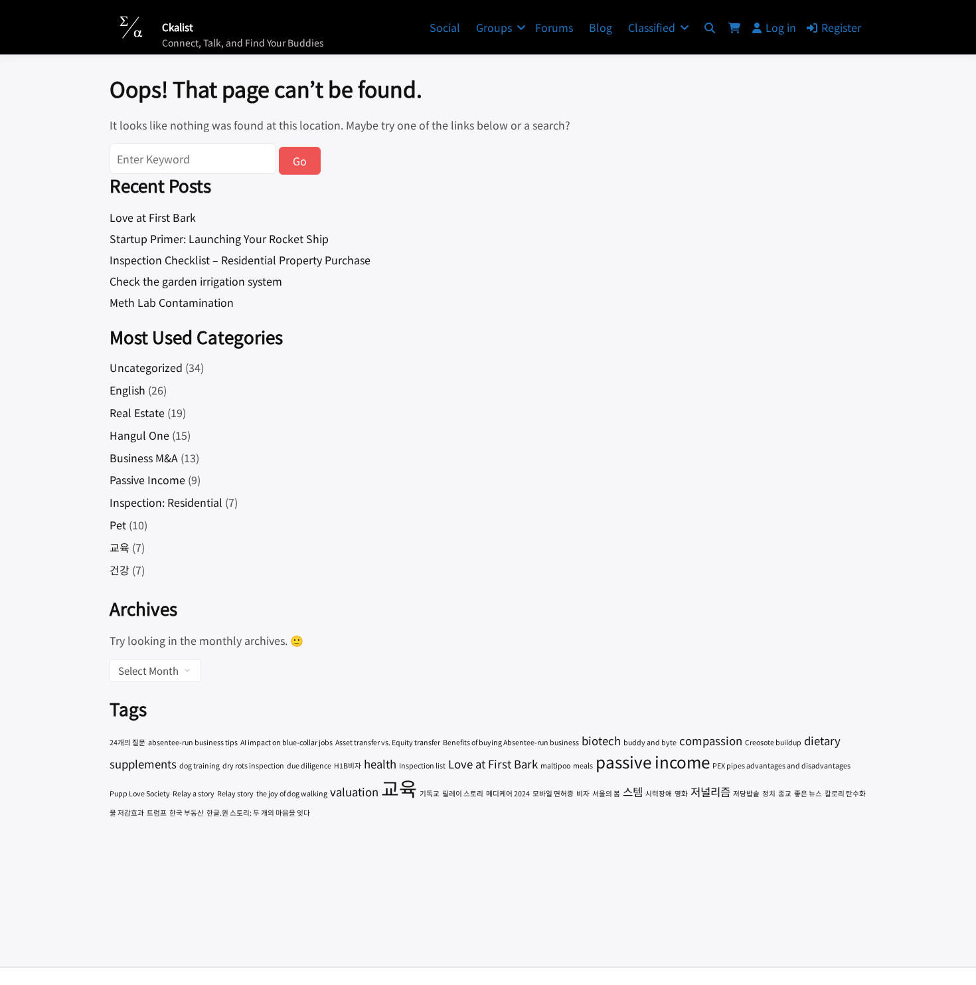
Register (841, 27)
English (127, 390)
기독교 (430, 793)
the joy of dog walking (291, 793)
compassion (710, 741)
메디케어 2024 (508, 793)
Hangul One (139, 435)
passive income (653, 761)
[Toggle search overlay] (709, 27)
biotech (601, 741)
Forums (554, 27)
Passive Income (147, 480)
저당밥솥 (746, 793)
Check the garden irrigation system (196, 281)
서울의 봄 (606, 793)
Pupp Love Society (140, 793)
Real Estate (137, 412)
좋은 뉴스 (808, 793)
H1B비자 (347, 765)
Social (445, 27)
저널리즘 (710, 792)
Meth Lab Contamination (172, 302)
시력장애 (658, 793)
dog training (199, 765)
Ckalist (177, 27)
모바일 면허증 (553, 793)
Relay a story (193, 793)
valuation (354, 792)
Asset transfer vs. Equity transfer (387, 742)
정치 (768, 793)
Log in (781, 27)
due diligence (309, 765)
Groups (494, 27)
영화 (681, 793)
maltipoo (555, 765)
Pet (118, 525)
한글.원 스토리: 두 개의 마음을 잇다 (258, 813)
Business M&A (144, 458)
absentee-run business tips (193, 742)
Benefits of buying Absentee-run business (511, 742)
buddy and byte (650, 742)
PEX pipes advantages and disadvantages (781, 765)
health (380, 764)
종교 (784, 793)
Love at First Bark (153, 217)
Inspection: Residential (166, 502)
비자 (583, 793)
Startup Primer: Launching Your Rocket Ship (219, 238)
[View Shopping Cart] (734, 27)
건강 (119, 570)
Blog (600, 27)
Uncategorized (146, 367)
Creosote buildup (773, 742)
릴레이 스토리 (462, 793)
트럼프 (157, 813)
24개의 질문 (127, 742)
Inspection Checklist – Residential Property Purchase (240, 260)
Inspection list (422, 765)
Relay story (235, 793)
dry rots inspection (253, 765)
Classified (651, 27)
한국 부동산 (186, 813)
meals (583, 765)
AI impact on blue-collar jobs (286, 742)
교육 (119, 547)
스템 (633, 792)
